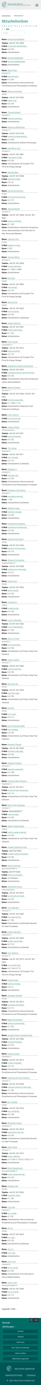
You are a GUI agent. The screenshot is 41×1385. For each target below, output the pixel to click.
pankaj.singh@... (14, 984)
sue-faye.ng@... (14, 693)
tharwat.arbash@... (15, 118)
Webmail (21, 1337)
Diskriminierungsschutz (20, 1359)
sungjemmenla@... (15, 1042)
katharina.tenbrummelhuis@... (20, 1087)
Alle (7, 29)
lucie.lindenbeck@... (16, 627)
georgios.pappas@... (16, 769)
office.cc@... (13, 101)
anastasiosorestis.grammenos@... (21, 373)
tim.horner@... (13, 457)
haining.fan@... (14, 311)
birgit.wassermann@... (17, 1174)
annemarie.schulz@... (16, 896)
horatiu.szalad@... (15, 1063)
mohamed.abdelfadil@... (18, 46)
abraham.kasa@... (15, 512)
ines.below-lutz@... (15, 157)
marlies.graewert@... (16, 400)
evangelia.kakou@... (16, 496)
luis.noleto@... (13, 730)
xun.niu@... (12, 714)
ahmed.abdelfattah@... (17, 62)
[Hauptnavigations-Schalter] (37, 5)
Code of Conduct (20, 1353)
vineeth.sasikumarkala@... (18, 854)
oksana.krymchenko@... (17, 569)
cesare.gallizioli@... (15, 330)
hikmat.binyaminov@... (17, 197)
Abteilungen (8, 1327)
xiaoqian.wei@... (14, 1195)
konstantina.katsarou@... (18, 527)
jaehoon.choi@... (14, 245)
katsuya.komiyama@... (17, 548)
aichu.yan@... (13, 1268)
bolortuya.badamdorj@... (18, 136)
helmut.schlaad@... (15, 875)
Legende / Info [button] (9, 1309)
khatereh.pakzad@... (16, 751)
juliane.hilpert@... (15, 436)
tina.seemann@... (15, 917)
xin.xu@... (12, 1237)
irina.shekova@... (15, 965)
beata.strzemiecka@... (17, 1023)
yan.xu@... (12, 1253)
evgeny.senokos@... (16, 941)
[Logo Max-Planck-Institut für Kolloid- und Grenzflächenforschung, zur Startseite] (16, 4)
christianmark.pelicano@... (18, 790)
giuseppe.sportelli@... (16, 1005)
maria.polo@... (14, 814)
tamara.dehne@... (15, 266)
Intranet (20, 1331)
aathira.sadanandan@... (17, 832)
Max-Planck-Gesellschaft (20, 1348)
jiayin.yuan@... (14, 1292)
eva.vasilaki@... (14, 1111)
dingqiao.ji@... (13, 475)
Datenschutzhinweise (13, 1375)
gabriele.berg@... (14, 179)
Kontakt (6, 1323)
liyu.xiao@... (13, 1213)
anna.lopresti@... (15, 645)
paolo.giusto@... (14, 351)
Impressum (31, 1375)
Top (36, 1320)
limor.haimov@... (15, 418)
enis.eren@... (13, 287)
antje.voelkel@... (14, 1156)
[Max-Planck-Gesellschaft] (10, 1368)
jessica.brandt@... (15, 221)
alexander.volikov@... (16, 1132)
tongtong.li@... (14, 608)
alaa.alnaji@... (13, 76)
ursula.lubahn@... (15, 669)
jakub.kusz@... (14, 590)
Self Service (20, 1342)
